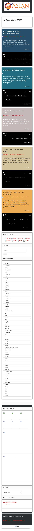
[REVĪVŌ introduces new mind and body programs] (15, 416)
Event (17, 219)
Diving (18, 59)
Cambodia (13, 219)
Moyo (26, 59)
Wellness (7, 99)
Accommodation (10, 59)
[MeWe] (20, 240)
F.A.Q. (9, 520)
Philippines (20, 95)
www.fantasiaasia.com (9, 505)
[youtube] (27, 238)
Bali (9, 95)
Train (24, 177)
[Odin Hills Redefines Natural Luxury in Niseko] (7, 416)
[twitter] (14, 238)
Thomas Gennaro (27, 63)
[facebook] (7, 238)
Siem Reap (14, 223)
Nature (29, 59)
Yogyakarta (7, 181)
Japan (16, 95)
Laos (28, 219)
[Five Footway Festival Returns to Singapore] (15, 424)
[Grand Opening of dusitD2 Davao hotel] (24, 424)
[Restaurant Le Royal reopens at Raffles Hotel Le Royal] (24, 416)
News (26, 138)
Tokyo (25, 95)
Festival (20, 219)
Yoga (10, 99)
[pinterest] (20, 238)
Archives (5, 520)
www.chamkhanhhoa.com (10, 502)
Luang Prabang (8, 223)
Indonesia (22, 59)
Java (22, 177)
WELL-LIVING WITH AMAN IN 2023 (14, 70)
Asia (15, 59)
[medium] (26, 240)
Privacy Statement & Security (18, 520)
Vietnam (19, 223)
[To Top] (32, 528)
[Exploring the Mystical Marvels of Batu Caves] (7, 424)
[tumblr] (14, 240)
